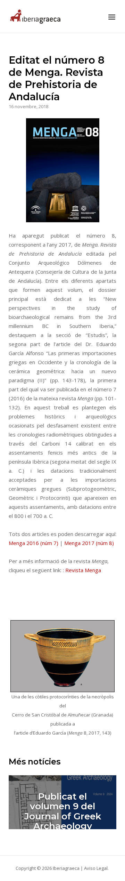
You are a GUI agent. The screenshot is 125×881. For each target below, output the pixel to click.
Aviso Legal (96, 868)
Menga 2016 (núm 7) (33, 542)
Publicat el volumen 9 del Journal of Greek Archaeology (62, 811)
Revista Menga (83, 570)
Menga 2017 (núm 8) (89, 542)
